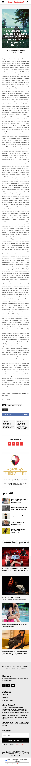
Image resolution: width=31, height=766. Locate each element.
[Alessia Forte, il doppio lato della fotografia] (6, 516)
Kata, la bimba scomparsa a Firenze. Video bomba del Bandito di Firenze (19, 500)
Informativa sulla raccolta (10, 764)
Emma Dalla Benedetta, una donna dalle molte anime (19, 508)
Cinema (9, 405)
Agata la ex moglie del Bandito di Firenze (17, 523)
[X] (13, 444)
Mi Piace (26, 414)
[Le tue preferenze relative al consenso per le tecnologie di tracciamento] (3, 763)
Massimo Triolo (16, 405)
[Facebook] (9, 444)
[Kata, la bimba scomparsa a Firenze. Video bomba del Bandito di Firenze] (6, 501)
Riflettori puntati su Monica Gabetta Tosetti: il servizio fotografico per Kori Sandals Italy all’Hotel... (15, 653)
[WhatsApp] (21, 444)
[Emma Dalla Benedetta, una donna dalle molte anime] (6, 508)
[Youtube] (13, 685)
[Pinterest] (17, 444)
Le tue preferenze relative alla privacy (17, 760)
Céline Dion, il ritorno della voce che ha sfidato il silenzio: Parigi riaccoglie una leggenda (15, 717)
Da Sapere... (22, 27)
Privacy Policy (19, 744)
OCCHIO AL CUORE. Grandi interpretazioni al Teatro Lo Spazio (14, 598)
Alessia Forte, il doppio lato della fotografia (19, 515)
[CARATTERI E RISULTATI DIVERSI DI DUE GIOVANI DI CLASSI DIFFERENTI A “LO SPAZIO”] (15, 557)
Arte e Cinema (9, 27)
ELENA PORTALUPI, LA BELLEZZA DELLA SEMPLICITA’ (18, 530)
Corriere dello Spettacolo (17, 50)
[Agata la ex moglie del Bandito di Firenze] (6, 523)
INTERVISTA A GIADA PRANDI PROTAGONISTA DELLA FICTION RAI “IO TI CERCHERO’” (22, 426)
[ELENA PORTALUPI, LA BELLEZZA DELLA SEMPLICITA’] (6, 531)
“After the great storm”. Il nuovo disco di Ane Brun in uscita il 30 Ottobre (8, 425)
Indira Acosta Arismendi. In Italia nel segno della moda (14, 625)
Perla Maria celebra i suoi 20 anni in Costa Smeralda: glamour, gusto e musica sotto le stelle (15, 723)
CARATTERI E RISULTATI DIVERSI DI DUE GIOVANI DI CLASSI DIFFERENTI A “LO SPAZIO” (15, 570)
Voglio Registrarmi (14, 740)
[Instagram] (8, 685)
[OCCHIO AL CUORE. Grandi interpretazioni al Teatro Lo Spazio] (15, 585)
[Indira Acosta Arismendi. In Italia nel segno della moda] (15, 612)
